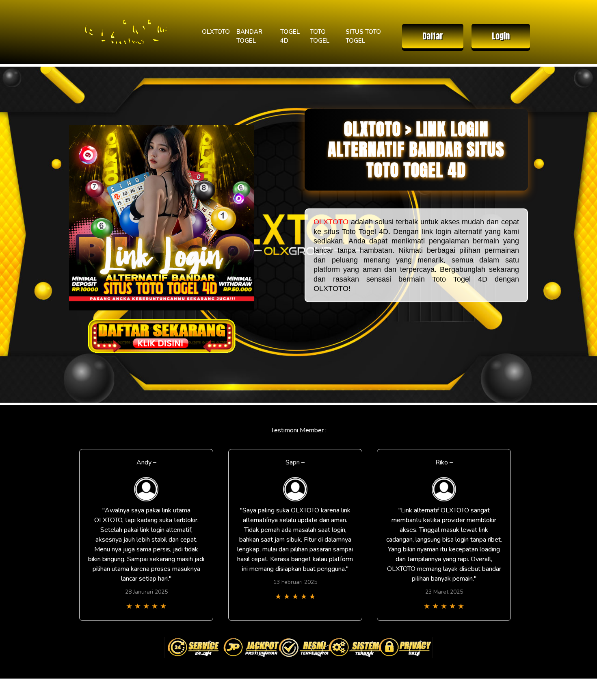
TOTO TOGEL (319, 36)
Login (501, 36)
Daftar (432, 36)
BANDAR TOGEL (249, 36)
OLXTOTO (216, 32)
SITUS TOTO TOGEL (363, 36)
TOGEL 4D (290, 36)
